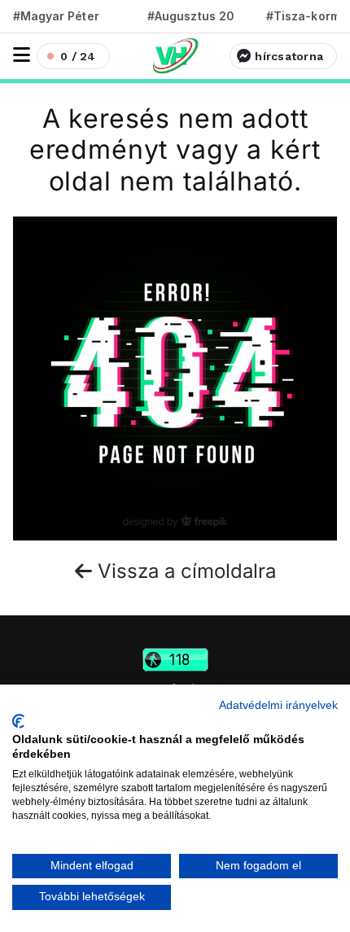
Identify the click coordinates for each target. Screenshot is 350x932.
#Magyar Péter (56, 16)
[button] (21, 55)
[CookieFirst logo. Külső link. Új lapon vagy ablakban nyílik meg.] (18, 721)
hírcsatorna (289, 56)
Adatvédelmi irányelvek (278, 705)
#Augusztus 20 (190, 16)
